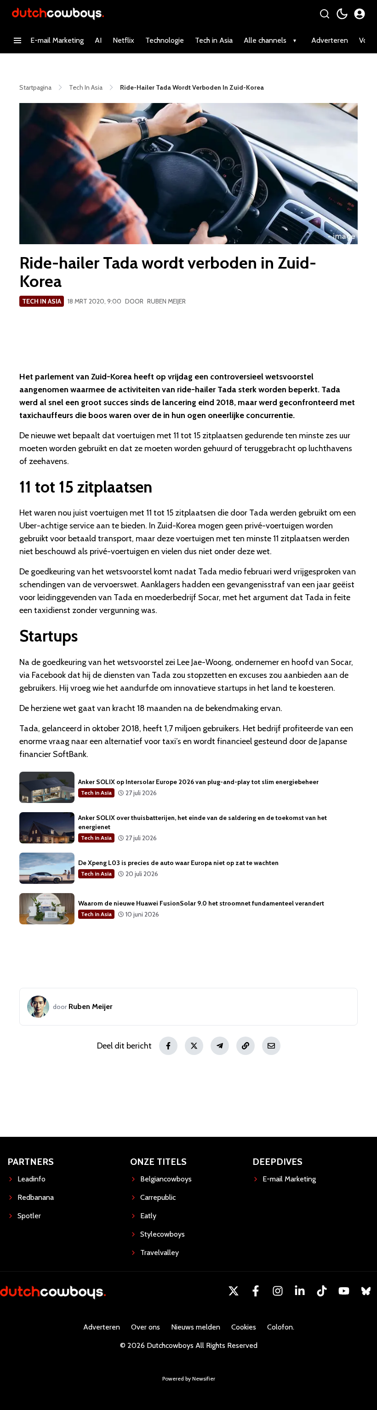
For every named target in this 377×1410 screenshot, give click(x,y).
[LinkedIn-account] (299, 1290)
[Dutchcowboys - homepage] (58, 13)
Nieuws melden (195, 1327)
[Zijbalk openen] (17, 40)
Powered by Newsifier (188, 1378)
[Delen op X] (194, 1046)
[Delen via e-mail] (271, 1046)
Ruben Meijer (166, 301)
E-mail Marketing (57, 40)
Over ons (145, 1327)
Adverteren (329, 40)
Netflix (123, 40)
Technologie (164, 40)
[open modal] (359, 13)
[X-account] (233, 1290)
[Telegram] (220, 1046)
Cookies (243, 1327)
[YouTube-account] (343, 1290)
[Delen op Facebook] (168, 1046)
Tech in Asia (214, 40)
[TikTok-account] (321, 1290)
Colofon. (280, 1327)
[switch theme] (342, 13)
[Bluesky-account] (365, 1290)
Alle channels (265, 40)
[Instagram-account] (277, 1290)
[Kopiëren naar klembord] (245, 1046)
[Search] (324, 13)
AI (98, 40)
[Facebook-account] (255, 1290)
